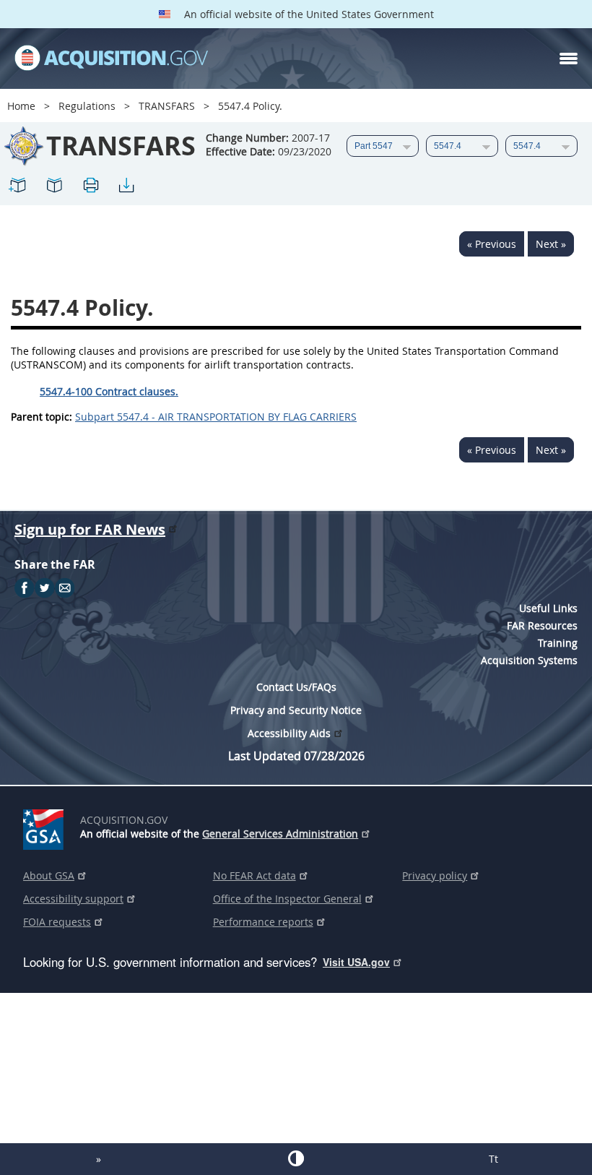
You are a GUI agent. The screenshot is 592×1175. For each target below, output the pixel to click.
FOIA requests (57, 922)
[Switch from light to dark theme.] (295, 1158)
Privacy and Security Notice (296, 710)
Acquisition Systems (529, 660)
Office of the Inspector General (287, 898)
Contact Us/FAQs (296, 687)
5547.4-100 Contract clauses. (109, 391)
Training (558, 643)
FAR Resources (542, 625)
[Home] (111, 58)
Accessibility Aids (289, 733)
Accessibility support (73, 898)
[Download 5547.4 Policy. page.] (126, 187)
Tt (493, 1159)
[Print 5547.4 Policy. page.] (90, 187)
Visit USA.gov (356, 961)
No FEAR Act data (254, 875)
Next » (551, 244)
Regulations (87, 106)
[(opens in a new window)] (46, 826)
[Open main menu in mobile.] (569, 58)
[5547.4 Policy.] (18, 187)
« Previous (491, 244)
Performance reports (263, 922)
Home (21, 106)
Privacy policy (434, 875)
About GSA (48, 875)
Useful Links (548, 608)
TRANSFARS (167, 106)
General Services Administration (280, 833)
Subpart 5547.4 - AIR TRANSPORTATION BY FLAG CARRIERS (216, 416)
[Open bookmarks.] (54, 187)
